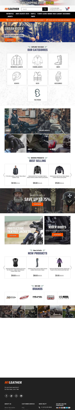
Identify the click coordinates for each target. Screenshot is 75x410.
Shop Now (37, 204)
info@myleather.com (55, 10)
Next (71, 175)
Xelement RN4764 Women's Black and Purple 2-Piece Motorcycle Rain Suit (59, 269)
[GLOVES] (16, 152)
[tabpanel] (37, 32)
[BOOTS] (37, 152)
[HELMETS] (59, 152)
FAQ (23, 407)
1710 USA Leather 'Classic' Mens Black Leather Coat (16, 176)
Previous (4, 175)
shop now (57, 234)
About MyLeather (10, 407)
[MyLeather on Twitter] (11, 396)
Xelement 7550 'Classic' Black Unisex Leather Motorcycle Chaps (37, 269)
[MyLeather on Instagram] (16, 396)
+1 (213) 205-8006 (54, 8)
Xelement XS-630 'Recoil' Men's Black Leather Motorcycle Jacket (59, 176)
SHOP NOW (13, 235)
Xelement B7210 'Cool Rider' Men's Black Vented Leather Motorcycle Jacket (37, 176)
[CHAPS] (21, 133)
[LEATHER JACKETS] (54, 133)
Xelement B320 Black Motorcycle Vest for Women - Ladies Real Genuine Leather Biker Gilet (15, 270)
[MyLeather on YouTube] (21, 396)
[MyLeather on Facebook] (6, 396)
